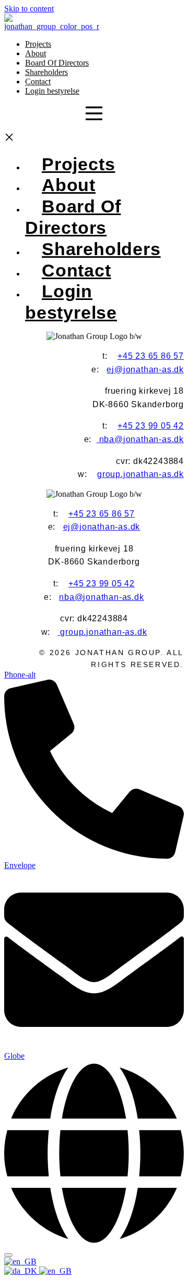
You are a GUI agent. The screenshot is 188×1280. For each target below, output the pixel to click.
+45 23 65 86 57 (151, 356)
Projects (38, 44)
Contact (38, 81)
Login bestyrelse (52, 90)
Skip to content (29, 8)
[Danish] (21, 1270)
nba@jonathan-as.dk (140, 439)
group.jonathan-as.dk (140, 474)
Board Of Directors (57, 62)
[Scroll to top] (8, 1255)
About (35, 53)
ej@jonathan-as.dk (145, 369)
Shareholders (46, 72)
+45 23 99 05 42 (151, 425)
